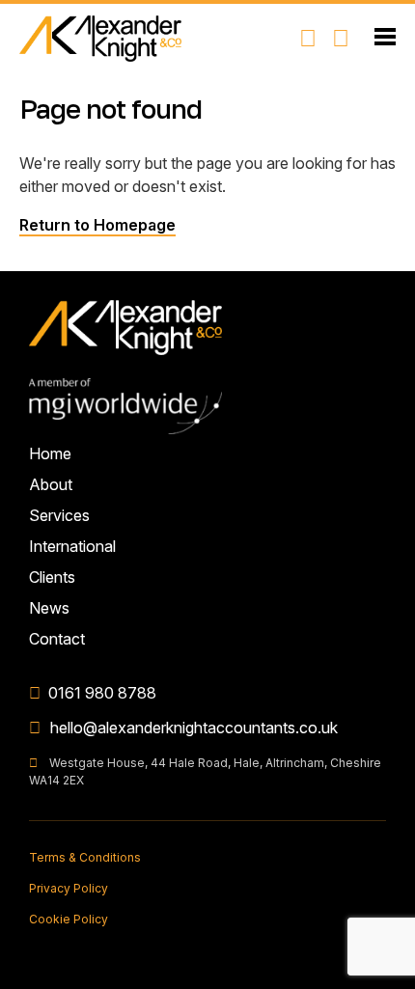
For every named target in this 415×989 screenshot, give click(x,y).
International (72, 546)
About (50, 484)
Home (50, 453)
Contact (57, 638)
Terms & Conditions (85, 857)
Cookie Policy (68, 919)
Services (59, 515)
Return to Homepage (97, 224)
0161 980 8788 (102, 692)
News (49, 608)
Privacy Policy (68, 888)
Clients (52, 577)
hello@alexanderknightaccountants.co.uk (194, 727)
